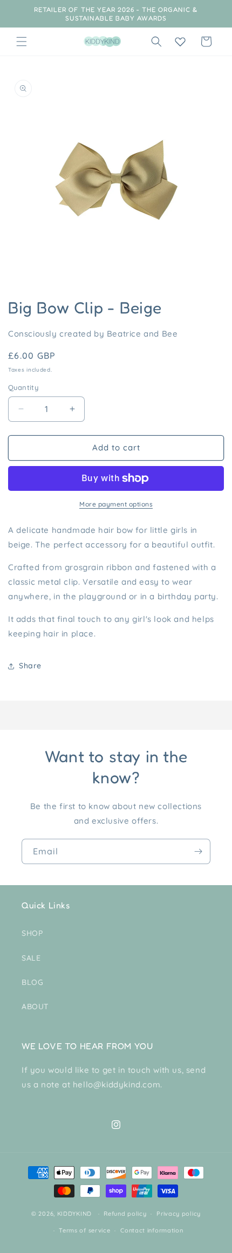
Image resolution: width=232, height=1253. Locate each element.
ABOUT (35, 1006)
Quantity (23, 387)
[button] (21, 41)
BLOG (32, 982)
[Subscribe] (198, 851)
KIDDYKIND (74, 1213)
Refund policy (125, 1213)
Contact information (151, 1230)
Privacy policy (178, 1213)
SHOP (32, 933)
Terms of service (84, 1230)
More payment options (116, 504)
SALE (31, 958)
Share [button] (30, 665)
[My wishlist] (180, 41)
